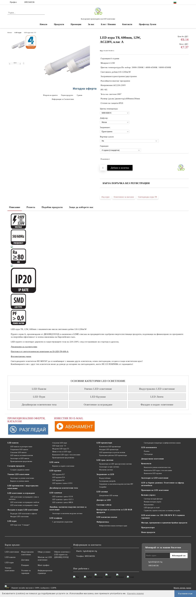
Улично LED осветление (98, 388)
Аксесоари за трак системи (109, 467)
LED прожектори (104, 443)
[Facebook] (183, 2)
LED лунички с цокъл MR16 (62, 502)
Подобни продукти (52, 207)
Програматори (148, 528)
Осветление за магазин (124, 197)
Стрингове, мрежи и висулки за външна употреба (162, 510)
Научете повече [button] (135, 593)
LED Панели (39, 388)
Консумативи (148, 505)
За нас (91, 24)
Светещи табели (104, 505)
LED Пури (39, 396)
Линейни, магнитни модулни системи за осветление (67, 508)
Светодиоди (148, 454)
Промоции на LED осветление (155, 490)
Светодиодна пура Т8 (147, 197)
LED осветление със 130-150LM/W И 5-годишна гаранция (163, 516)
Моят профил (43, 565)
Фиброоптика (103, 522)
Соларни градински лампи (19, 470)
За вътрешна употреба (107, 481)
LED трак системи (105, 460)
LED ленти (54, 462)
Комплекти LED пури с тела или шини (66, 455)
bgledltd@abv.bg (90, 551)
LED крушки (55, 471)
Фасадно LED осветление (19, 516)
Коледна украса (148, 495)
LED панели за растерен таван (21, 447)
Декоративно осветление (152, 459)
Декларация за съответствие (24, 347)
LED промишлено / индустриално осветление (22, 487)
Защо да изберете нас (81, 207)
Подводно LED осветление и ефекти (23, 514)
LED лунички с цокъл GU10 (62, 496)
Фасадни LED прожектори (108, 449)
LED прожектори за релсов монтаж (112, 452)
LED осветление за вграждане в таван (24, 505)
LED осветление (12, 552)
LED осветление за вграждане (21, 493)
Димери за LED (104, 500)
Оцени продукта (67, 95)
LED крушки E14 (58, 477)
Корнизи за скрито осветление (63, 466)
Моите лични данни (182, 588)
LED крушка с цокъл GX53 (62, 483)
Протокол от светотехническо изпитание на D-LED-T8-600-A (40, 351)
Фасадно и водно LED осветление (22, 510)
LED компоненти (149, 447)
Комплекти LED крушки (153, 473)
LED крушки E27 (58, 474)
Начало (43, 24)
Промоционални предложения (21, 461)
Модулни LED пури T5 (60, 449)
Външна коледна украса (152, 502)
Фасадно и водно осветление (157, 404)
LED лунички (55, 493)
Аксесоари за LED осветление (154, 478)
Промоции (76, 24)
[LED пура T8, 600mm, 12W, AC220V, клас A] (62, 91)
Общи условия (44, 552)
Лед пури (105, 197)
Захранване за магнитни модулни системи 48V (116, 484)
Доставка (25, 560)
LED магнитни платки (107, 517)
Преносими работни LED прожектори (113, 455)
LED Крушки (98, 396)
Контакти (127, 24)
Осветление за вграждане (98, 404)
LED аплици (102, 492)
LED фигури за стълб (152, 508)
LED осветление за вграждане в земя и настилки (24, 498)
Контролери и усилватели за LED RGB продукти (114, 511)
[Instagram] (187, 2)
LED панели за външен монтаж (21, 455)
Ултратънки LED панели (19, 449)
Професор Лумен (147, 24)
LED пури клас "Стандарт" (20, 525)
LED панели (13, 443)
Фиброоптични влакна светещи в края (113, 526)
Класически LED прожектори (110, 447)
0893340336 (29, 2)
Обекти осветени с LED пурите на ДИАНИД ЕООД (62, 554)
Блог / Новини (108, 24)
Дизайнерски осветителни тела (39, 404)
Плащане (25, 565)
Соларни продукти (16, 466)
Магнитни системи (106, 470)
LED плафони (55, 518)
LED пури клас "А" (30, 32)
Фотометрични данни (21, 356)
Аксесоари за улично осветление (22, 478)
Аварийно (102, 487)
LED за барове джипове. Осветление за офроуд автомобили (162, 484)
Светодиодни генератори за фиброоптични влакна (162, 443)
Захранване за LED (105, 474)
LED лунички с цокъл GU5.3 (62, 499)
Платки (146, 451)
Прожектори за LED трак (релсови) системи (115, 464)
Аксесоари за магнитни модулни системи (67, 513)
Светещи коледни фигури (153, 499)
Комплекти (146, 464)
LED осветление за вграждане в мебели (24, 502)
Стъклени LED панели (18, 452)
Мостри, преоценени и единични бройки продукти (164, 523)
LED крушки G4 (58, 480)
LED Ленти (156, 396)
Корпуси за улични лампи (19, 481)
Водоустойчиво (105, 478)
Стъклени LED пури (59, 443)
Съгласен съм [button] (185, 593)
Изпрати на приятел (50, 95)
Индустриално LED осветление (157, 388)
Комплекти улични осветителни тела (157, 467)
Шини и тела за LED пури (61, 452)
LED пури (18, 32)
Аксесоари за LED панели (19, 458)
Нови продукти (148, 532)
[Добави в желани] (187, 159)
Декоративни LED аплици (108, 495)
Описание (14, 207)
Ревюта (31, 207)
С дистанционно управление (62, 522)
